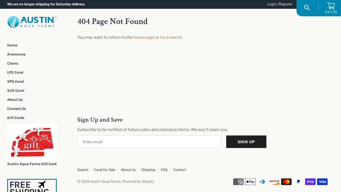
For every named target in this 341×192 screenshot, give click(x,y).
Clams (12, 63)
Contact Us (16, 108)
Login (271, 4)
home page (144, 37)
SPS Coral (15, 81)
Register (286, 4)
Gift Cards (15, 117)
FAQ (164, 170)
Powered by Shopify (138, 181)
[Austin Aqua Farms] (32, 22)
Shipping (148, 170)
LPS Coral (15, 72)
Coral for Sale (104, 170)
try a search (171, 37)
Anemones (16, 54)
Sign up (246, 141)
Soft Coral (15, 90)
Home (12, 45)
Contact (179, 170)
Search (82, 170)
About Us (15, 99)
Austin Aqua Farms (106, 181)
